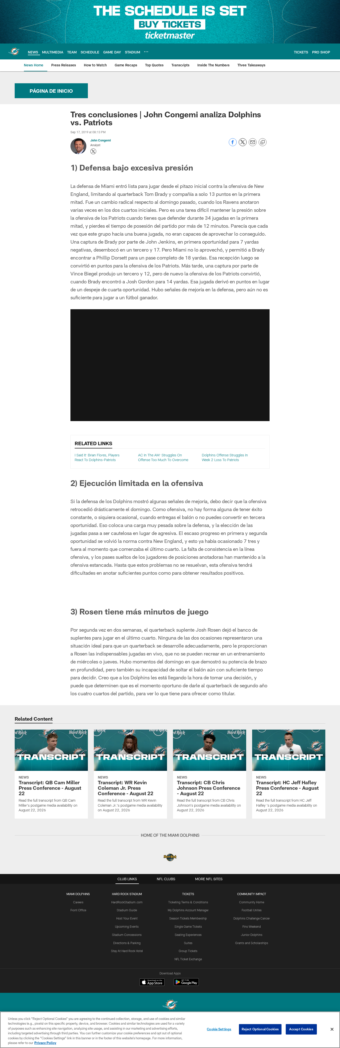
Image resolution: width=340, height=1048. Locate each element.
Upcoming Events (127, 926)
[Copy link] (263, 142)
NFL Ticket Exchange (188, 959)
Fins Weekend (251, 926)
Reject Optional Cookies (260, 1029)
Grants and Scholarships (251, 943)
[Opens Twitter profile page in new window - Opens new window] (93, 151)
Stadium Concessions (127, 934)
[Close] (332, 1029)
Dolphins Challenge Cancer (251, 918)
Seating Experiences (188, 934)
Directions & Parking (127, 943)
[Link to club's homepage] (14, 51)
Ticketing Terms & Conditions (188, 902)
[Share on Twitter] (243, 145)
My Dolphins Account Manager (188, 910)
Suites (188, 943)
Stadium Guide (127, 910)
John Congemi (100, 140)
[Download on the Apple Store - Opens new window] (152, 982)
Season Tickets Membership (188, 918)
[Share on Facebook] (233, 145)
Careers (78, 902)
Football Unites (252, 910)
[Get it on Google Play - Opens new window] (186, 984)
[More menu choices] (146, 52)
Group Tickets (188, 951)
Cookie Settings (219, 1029)
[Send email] (253, 145)
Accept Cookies (301, 1029)
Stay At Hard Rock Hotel (127, 951)
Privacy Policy (45, 1043)
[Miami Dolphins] (170, 1005)
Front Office (78, 910)
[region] (170, 1029)
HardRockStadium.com (127, 902)
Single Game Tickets (188, 926)
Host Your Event (127, 918)
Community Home (251, 902)
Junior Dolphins (251, 934)
